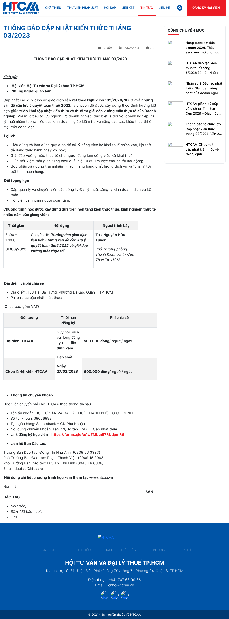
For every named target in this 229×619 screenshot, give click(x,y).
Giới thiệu (53, 7)
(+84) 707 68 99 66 (124, 579)
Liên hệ (164, 7)
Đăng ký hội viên (206, 7)
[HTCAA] (21, 8)
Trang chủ (47, 550)
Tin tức (146, 7)
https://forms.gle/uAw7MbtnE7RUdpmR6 (87, 434)
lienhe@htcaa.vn (120, 585)
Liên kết (128, 7)
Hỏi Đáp (110, 7)
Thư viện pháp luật (82, 7)
